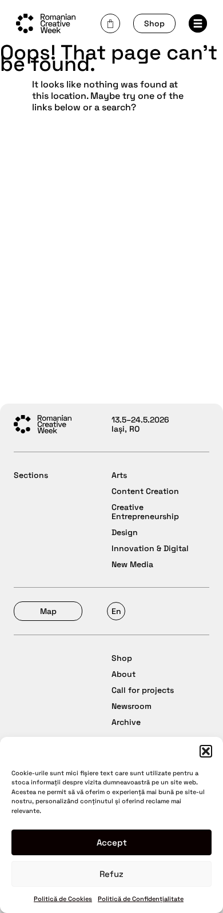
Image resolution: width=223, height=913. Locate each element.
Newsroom (132, 706)
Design (125, 532)
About (124, 674)
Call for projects (143, 690)
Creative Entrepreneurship (145, 511)
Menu (201, 26)
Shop (154, 23)
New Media (132, 564)
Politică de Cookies (63, 899)
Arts (119, 475)
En (116, 611)
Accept (112, 842)
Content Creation (145, 491)
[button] (206, 751)
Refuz (111, 873)
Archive (126, 722)
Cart (110, 23)
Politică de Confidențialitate (141, 899)
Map (48, 611)
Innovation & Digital (150, 548)
